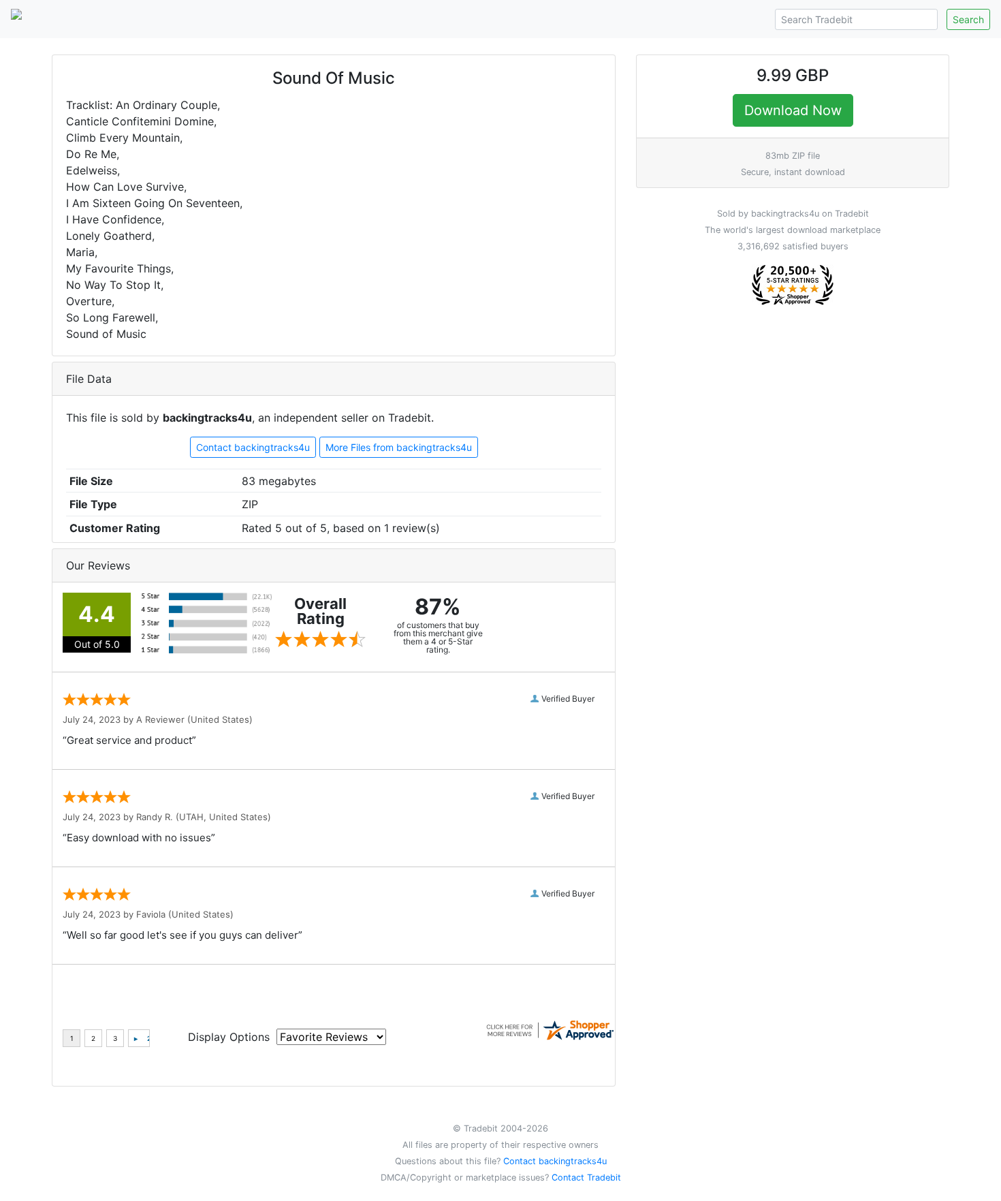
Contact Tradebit (586, 1177)
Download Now (792, 110)
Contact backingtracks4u (253, 447)
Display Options (229, 1037)
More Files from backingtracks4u (398, 447)
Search (968, 19)
